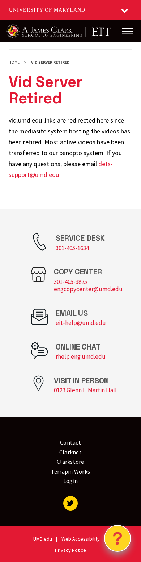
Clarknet (70, 452)
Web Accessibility (80, 539)
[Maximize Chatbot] (131, 211)
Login (70, 480)
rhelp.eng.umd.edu (81, 356)
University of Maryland (47, 10)
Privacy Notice (70, 550)
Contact (70, 442)
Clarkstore (70, 461)
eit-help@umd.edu (81, 323)
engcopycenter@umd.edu (88, 289)
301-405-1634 (72, 248)
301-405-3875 (70, 282)
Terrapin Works (70, 471)
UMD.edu (42, 539)
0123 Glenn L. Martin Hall (85, 390)
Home (14, 62)
